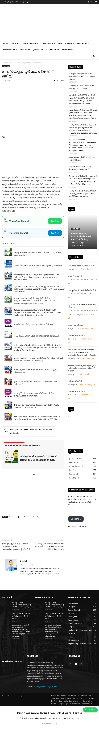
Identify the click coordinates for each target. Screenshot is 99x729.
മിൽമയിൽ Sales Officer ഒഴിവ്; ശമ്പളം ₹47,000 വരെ (81, 87)
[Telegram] (88, 1)
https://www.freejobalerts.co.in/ (30, 565)
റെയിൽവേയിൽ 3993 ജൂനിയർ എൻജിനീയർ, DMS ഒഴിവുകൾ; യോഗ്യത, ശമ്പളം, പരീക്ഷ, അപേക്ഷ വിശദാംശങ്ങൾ (82, 99)
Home (4, 62)
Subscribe (76, 518)
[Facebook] (85, 1)
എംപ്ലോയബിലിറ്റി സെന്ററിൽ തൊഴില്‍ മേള (81, 158)
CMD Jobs (75, 229)
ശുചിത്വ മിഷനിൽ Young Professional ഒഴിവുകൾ (80, 168)
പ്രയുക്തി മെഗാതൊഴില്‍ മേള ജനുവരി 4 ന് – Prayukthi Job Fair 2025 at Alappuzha (49, 546)
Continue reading (49, 723)
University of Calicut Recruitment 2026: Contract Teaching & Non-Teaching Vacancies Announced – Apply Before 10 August (83, 180)
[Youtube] (95, 1)
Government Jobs (15, 517)
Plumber (27, 517)
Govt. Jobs (12, 62)
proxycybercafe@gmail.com (46, 686)
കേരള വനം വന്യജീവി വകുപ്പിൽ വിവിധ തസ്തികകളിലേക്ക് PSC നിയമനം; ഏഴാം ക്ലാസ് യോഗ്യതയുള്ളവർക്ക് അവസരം (83, 129)
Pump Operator (38, 517)
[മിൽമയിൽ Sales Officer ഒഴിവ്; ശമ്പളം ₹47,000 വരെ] (6, 616)
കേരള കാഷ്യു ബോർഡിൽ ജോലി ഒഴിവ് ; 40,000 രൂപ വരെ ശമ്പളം (81, 76)
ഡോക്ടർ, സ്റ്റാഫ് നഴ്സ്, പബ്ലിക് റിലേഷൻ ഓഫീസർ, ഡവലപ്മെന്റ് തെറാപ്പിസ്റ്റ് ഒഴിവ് (16, 546)
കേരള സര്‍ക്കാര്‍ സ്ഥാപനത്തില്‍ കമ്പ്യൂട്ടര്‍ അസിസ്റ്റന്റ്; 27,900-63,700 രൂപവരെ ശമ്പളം (82, 193)
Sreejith (23, 561)
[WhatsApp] (92, 1)
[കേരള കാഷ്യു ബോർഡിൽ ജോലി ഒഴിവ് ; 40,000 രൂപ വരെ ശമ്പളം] (6, 605)
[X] (37, 86)
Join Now (55, 221)
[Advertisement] (67, 23)
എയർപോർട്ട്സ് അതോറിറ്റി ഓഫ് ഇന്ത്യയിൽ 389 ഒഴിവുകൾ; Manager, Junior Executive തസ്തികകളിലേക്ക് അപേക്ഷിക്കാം (83, 114)
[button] (94, 56)
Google (15, 433)
